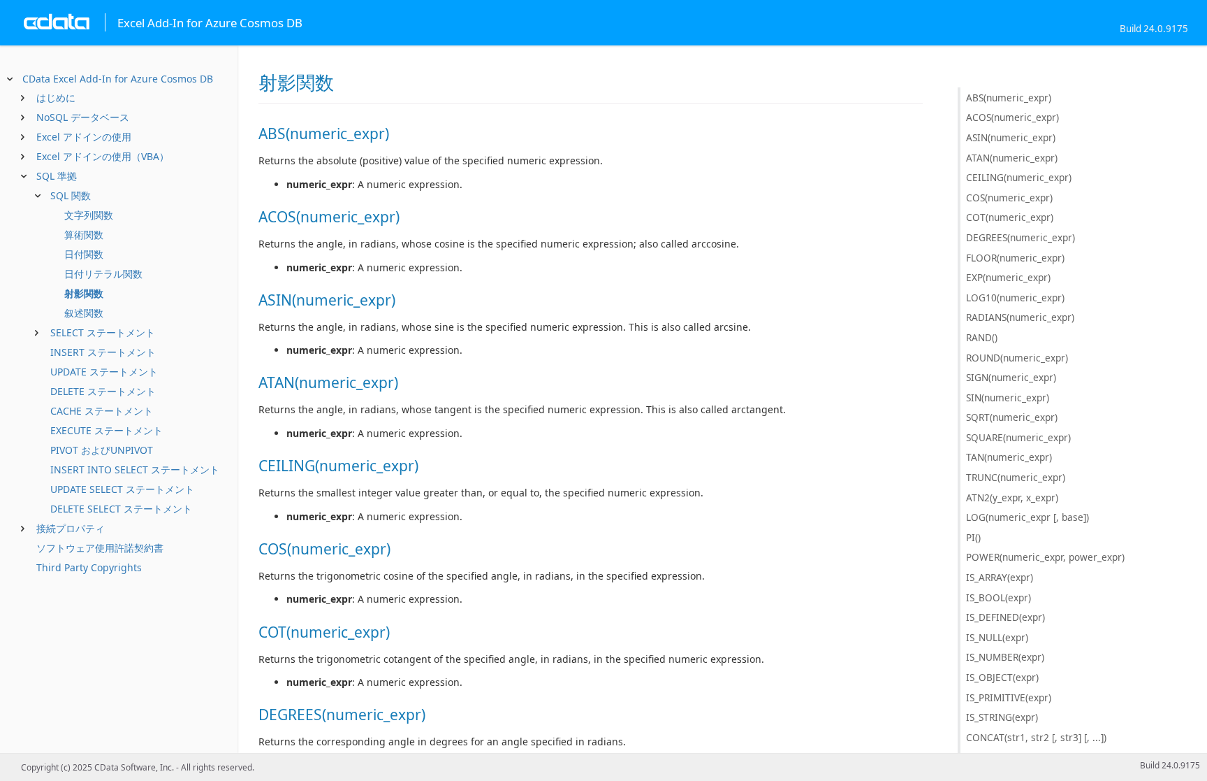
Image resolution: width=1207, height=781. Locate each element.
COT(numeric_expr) (1009, 217)
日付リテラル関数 (103, 273)
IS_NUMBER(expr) (1005, 657)
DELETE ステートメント (103, 391)
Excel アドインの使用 (83, 136)
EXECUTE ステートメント (106, 430)
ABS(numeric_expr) (1008, 97)
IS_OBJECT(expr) (1002, 677)
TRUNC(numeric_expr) (1015, 477)
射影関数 (83, 293)
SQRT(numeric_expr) (1012, 417)
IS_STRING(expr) (1002, 717)
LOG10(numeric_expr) (1015, 297)
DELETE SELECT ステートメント (121, 508)
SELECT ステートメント (102, 332)
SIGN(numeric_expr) (1011, 377)
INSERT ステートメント (103, 352)
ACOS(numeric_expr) (1012, 117)
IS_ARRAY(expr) (999, 577)
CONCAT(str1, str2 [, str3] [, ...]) (1036, 737)
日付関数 (83, 254)
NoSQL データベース (82, 117)
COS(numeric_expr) (1009, 197)
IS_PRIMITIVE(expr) (1008, 697)
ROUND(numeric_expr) (1017, 357)
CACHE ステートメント (101, 410)
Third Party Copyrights (89, 567)
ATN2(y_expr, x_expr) (1012, 497)
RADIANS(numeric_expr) (1020, 317)
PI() (973, 537)
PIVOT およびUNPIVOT (101, 450)
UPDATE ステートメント (104, 371)
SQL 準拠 (56, 175)
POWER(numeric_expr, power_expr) (1045, 557)
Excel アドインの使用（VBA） (102, 156)
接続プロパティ (70, 528)
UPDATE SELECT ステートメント (122, 489)
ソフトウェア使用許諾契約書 (99, 547)
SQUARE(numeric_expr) (1018, 437)
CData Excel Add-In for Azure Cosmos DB (117, 78)
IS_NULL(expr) (997, 637)
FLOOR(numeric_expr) (1015, 257)
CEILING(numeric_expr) (1018, 177)
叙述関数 (83, 313)
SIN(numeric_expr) (1007, 397)
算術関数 (83, 234)
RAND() (981, 337)
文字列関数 (88, 215)
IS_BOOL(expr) (998, 597)
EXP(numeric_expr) (1008, 277)
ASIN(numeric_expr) (1010, 137)
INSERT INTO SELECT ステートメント (134, 469)
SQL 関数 (70, 195)
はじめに (55, 97)
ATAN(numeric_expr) (1012, 157)
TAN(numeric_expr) (1009, 457)
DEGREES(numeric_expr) (1020, 237)
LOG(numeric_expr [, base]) (1027, 517)
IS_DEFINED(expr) (1005, 617)
